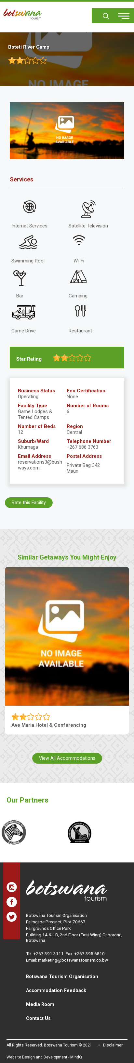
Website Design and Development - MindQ (44, 1057)
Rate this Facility (29, 502)
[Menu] (120, 13)
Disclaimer (113, 1045)
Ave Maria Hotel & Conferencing (48, 725)
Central (74, 432)
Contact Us (38, 1018)
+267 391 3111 (49, 953)
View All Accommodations (67, 758)
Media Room (40, 1004)
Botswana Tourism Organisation (62, 976)
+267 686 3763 (82, 447)
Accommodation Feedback (56, 990)
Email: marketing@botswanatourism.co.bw (67, 960)
